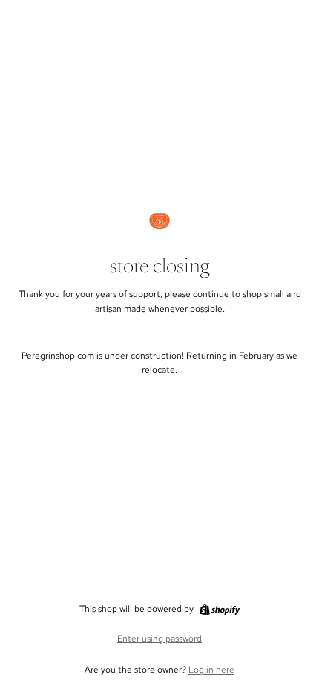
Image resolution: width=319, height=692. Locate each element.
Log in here (211, 670)
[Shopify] (220, 610)
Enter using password (159, 638)
